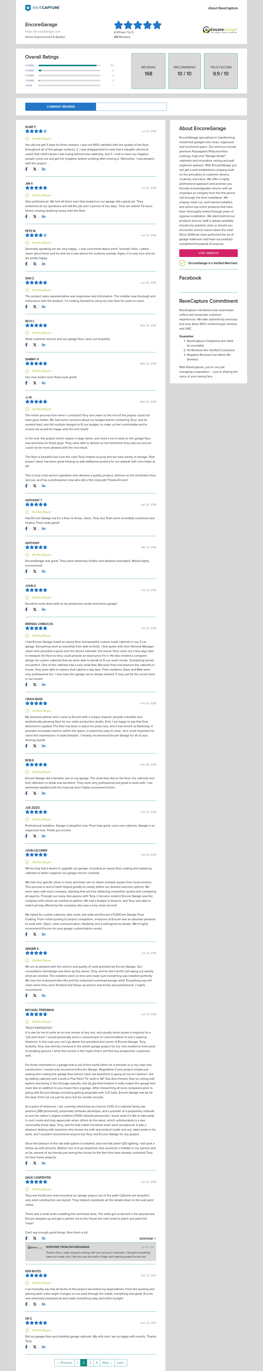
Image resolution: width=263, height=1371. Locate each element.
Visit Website (209, 253)
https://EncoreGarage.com (42, 32)
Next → (107, 1363)
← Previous (64, 1363)
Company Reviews (61, 107)
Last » (121, 1363)
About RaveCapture (223, 8)
